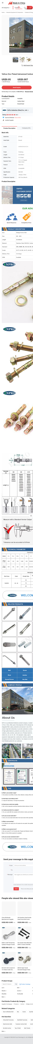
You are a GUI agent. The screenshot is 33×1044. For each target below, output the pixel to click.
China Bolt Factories (8, 1020)
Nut (18, 1012)
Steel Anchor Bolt (7, 1024)
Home (3, 12)
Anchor (19, 991)
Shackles (4, 994)
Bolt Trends (27, 1028)
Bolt (18, 987)
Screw (24, 1012)
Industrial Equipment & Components (14, 12)
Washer (4, 991)
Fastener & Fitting (29, 12)
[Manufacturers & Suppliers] (16, 3)
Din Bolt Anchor (7, 1028)
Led (3, 987)
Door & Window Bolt (8, 1012)
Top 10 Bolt (18, 1028)
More (3, 1031)
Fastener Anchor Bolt (21, 1024)
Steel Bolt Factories (22, 1020)
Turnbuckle (20, 994)
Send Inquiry (17, 87)
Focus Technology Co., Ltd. (21, 1037)
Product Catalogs (25, 984)
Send (16, 889)
